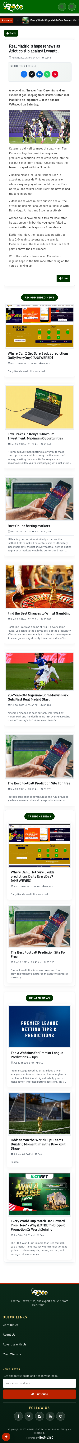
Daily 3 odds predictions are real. (26, 371)
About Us (9, 1334)
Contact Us (10, 1324)
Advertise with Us (14, 1344)
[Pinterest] (60, 1416)
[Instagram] (39, 1416)
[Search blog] (62, 7)
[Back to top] (6, 1437)
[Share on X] (32, 74)
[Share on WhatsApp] (47, 74)
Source (15, 1162)
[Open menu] (72, 7)
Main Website (12, 1354)
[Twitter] (29, 1416)
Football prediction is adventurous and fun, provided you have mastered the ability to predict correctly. (37, 799)
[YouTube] (50, 1416)
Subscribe (41, 1394)
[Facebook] (18, 1416)
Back (12, 33)
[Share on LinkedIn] (39, 74)
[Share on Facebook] (24, 74)
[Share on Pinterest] (55, 74)
